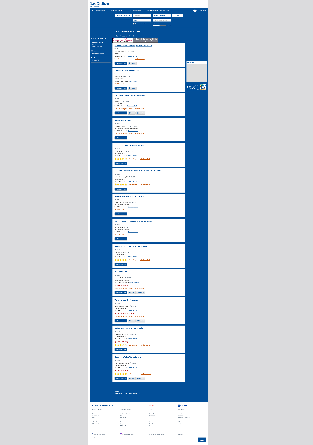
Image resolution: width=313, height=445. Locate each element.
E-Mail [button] (132, 113)
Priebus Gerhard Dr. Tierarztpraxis (129, 145)
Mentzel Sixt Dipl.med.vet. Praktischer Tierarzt (134, 221)
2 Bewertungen (133, 159)
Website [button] (132, 63)
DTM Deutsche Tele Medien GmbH (128, 430)
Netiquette (180, 413)
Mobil (121, 415)
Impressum (180, 415)
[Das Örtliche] (100, 4)
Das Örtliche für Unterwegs (126, 413)
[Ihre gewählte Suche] (123, 15)
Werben (93, 413)
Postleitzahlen (152, 422)
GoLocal (94, 430)
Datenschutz (152, 415)
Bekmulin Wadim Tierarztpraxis (128, 357)
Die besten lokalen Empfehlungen (157, 434)
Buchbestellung (95, 415)
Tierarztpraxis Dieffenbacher (126, 300)
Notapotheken (136, 10)
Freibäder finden (95, 422)
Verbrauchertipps (181, 430)
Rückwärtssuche (99, 10)
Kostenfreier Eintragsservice (159, 10)
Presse (93, 417)
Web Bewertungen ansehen (124, 59)
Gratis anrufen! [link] (133, 56)
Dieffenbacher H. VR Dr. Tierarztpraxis (131, 246)
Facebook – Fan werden (99, 434)
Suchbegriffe (180, 434)
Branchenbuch (181, 423)
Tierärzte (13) (95, 60)
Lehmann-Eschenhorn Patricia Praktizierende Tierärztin (138, 171)
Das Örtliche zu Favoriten (126, 409)
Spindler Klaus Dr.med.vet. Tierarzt (129, 196)
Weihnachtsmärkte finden (98, 423)
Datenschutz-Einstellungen (184, 417)
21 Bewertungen (133, 374)
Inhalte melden (181, 409)
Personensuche (181, 426)
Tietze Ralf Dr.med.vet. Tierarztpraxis (130, 95)
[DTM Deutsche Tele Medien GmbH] (163, 406)
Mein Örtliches (123, 417)
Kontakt (151, 409)
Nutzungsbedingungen (154, 413)
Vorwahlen (151, 423)
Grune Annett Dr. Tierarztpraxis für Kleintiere (133, 46)
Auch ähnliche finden (140, 23)
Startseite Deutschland (97, 409)
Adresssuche (95, 426)
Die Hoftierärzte (121, 272)
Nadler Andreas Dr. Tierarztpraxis (129, 328)
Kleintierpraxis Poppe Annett (127, 70)
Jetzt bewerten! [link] (140, 59)
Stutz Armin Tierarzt (123, 120)
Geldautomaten (118, 10)
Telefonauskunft (124, 426)
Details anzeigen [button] (121, 63)
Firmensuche (152, 426)
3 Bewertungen (133, 184)
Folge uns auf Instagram (128, 434)
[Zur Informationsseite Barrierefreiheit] (195, 10)
